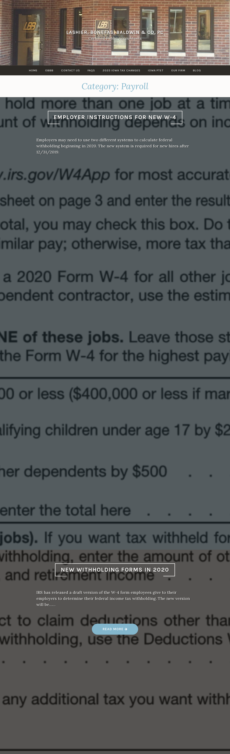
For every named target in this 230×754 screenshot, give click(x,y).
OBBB (49, 70)
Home (33, 70)
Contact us (70, 70)
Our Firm (178, 70)
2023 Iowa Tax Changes (121, 70)
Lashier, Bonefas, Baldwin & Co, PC (115, 32)
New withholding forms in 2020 (115, 569)
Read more (115, 631)
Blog (197, 70)
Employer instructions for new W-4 (115, 117)
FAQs (91, 70)
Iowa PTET (156, 70)
